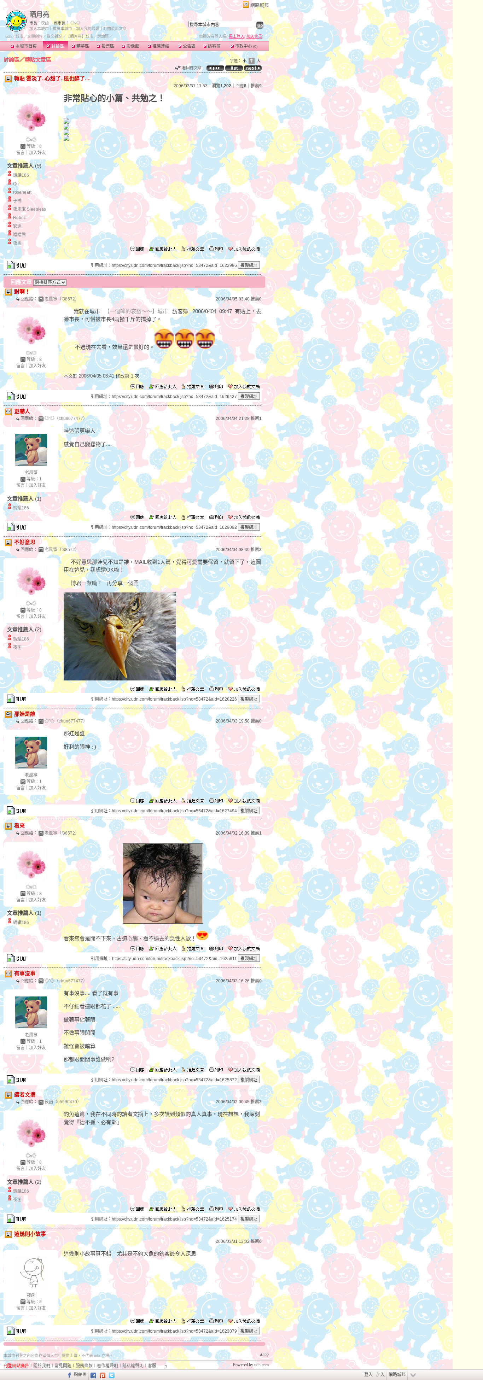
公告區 (189, 46)
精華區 (82, 46)
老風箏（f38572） (62, 299)
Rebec (19, 217)
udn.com (261, 1364)
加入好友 (37, 152)
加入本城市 (39, 29)
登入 (368, 1374)
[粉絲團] (68, 1374)
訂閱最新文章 (115, 29)
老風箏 (31, 472)
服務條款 (84, 1365)
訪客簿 (214, 46)
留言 (20, 152)
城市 (19, 36)
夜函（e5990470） (63, 1101)
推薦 (256, 85)
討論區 (57, 46)
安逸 (17, 226)
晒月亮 (39, 14)
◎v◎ (75, 23)
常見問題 (62, 1365)
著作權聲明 (107, 1365)
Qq (16, 183)
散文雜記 (54, 36)
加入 (380, 1374)
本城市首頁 (25, 46)
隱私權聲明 (133, 1365)
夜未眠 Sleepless (29, 209)
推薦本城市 (62, 29)
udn (8, 36)
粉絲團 (80, 1374)
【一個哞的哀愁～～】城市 (136, 311)
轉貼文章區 (38, 60)
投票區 (107, 46)
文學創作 (35, 36)
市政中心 (245, 46)
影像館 (132, 46)
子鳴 (17, 200)
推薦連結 (160, 46)
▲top (264, 1354)
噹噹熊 (19, 234)
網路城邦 (259, 5)
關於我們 (41, 1365)
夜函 (45, 23)
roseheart (22, 192)
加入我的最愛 (87, 29)
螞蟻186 (21, 175)
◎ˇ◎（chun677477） (66, 418)
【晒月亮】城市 (79, 36)
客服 (152, 1365)
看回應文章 (191, 68)
